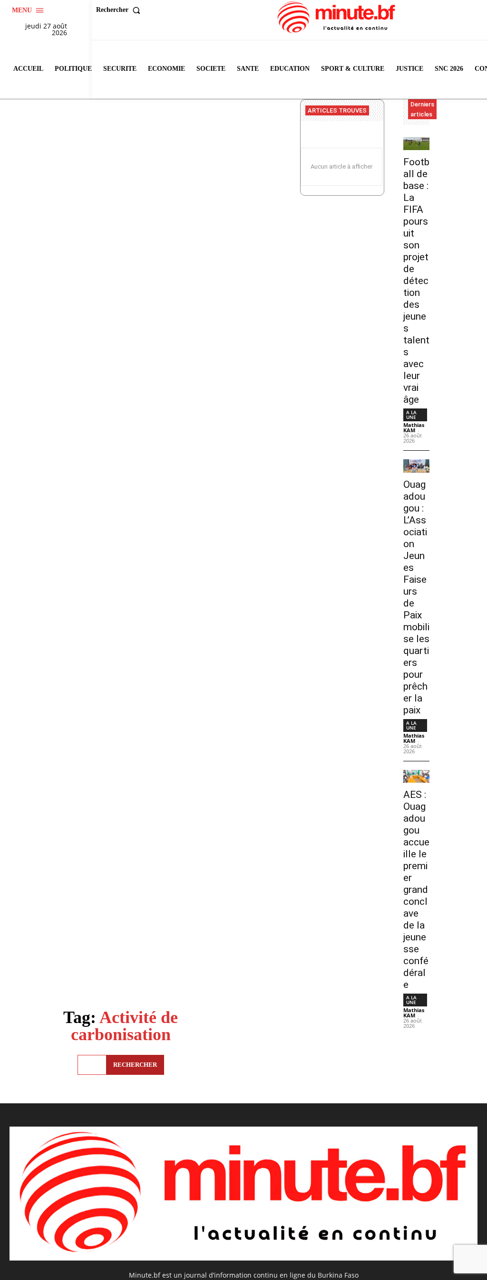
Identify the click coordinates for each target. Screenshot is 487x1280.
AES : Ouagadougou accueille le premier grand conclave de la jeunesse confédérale (416, 889)
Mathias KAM (413, 427)
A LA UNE (411, 414)
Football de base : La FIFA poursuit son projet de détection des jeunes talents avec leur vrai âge (416, 280)
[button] (120, 10)
